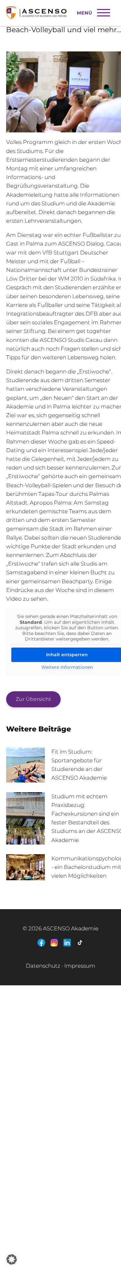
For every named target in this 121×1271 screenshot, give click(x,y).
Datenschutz (43, 965)
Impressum (79, 965)
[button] (11, 1259)
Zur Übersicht (33, 699)
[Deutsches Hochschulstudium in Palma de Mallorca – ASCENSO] (51, 9)
